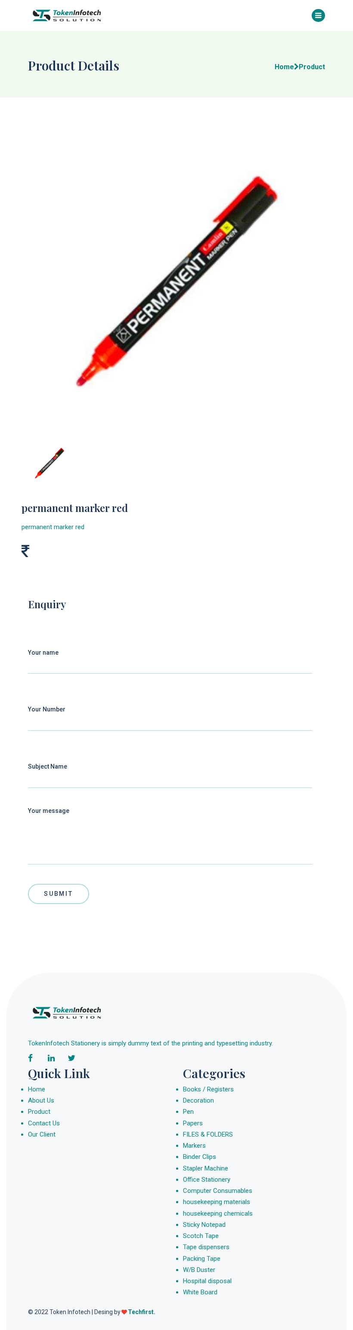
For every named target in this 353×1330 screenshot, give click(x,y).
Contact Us (44, 1123)
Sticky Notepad (204, 1225)
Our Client (42, 1134)
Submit (58, 893)
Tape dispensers (206, 1247)
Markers (194, 1145)
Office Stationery (206, 1179)
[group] (176, 280)
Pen (188, 1111)
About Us (41, 1100)
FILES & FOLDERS (208, 1134)
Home (36, 1089)
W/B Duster (199, 1270)
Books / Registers (208, 1089)
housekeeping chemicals (218, 1213)
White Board (200, 1292)
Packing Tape (201, 1259)
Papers (193, 1123)
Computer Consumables (217, 1191)
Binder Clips (199, 1157)
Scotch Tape (201, 1236)
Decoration (198, 1100)
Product (39, 1111)
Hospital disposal (207, 1281)
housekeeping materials (216, 1202)
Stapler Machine (205, 1168)
